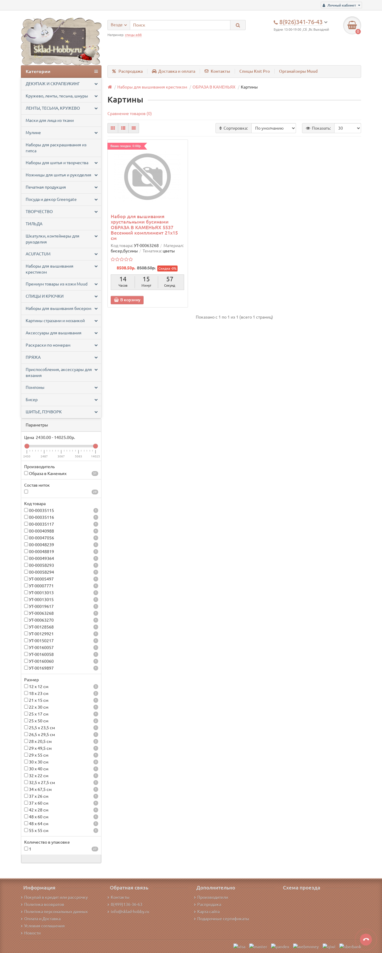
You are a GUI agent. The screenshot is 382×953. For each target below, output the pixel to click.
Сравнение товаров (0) (129, 113)
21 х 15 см (62, 700)
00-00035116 (62, 517)
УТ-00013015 (62, 599)
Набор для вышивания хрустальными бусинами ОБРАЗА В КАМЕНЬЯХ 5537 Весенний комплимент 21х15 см (144, 227)
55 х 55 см (62, 830)
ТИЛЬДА (34, 223)
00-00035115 (62, 510)
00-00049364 (62, 558)
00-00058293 (62, 565)
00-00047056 (62, 538)
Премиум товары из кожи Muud (56, 284)
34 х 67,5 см (62, 789)
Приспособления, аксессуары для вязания (59, 372)
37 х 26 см (62, 796)
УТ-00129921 (62, 633)
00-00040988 (62, 531)
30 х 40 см (62, 768)
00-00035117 (62, 524)
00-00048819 (62, 551)
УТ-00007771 (62, 585)
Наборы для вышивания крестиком (49, 269)
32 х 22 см (62, 775)
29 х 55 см (62, 755)
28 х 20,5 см (62, 741)
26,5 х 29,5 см (62, 734)
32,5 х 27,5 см (62, 782)
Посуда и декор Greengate (51, 199)
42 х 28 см (62, 810)
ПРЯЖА (33, 357)
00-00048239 (62, 544)
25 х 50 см (62, 720)
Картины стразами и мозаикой (55, 320)
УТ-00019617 (62, 606)
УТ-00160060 (62, 661)
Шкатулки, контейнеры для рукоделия (52, 239)
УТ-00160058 (62, 654)
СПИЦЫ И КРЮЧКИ (45, 296)
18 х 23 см (62, 693)
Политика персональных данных (56, 911)
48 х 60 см (62, 816)
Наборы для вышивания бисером (58, 308)
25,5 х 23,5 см (62, 727)
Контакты (220, 71)
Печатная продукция (46, 187)
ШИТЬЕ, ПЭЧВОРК (44, 411)
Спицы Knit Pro (254, 71)
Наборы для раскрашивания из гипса (56, 147)
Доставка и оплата (176, 71)
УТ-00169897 (62, 668)
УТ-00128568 (62, 627)
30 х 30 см (62, 762)
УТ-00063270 (62, 620)
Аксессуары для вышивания (53, 332)
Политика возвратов (44, 904)
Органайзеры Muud (298, 71)
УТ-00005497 (62, 579)
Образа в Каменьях (62, 473)
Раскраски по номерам (48, 345)
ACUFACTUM (38, 254)
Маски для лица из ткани (50, 120)
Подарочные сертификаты (223, 918)
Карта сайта (208, 911)
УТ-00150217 (62, 640)
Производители (212, 897)
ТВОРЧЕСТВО (39, 211)
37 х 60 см (62, 803)
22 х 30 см (62, 707)
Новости (32, 933)
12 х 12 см (62, 686)
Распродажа (130, 71)
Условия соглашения (44, 925)
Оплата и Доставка (42, 918)
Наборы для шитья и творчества (57, 162)
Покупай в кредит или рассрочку (56, 897)
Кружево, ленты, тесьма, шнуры (57, 96)
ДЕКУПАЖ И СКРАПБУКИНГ (53, 83)
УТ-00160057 (62, 647)
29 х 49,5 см (62, 748)
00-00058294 (62, 572)
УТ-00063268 (62, 613)
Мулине (33, 132)
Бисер (32, 399)
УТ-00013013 (62, 592)
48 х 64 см (62, 823)
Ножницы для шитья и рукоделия (58, 175)
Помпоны (35, 387)
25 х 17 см (62, 714)
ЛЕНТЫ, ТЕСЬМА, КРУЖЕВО (53, 108)
